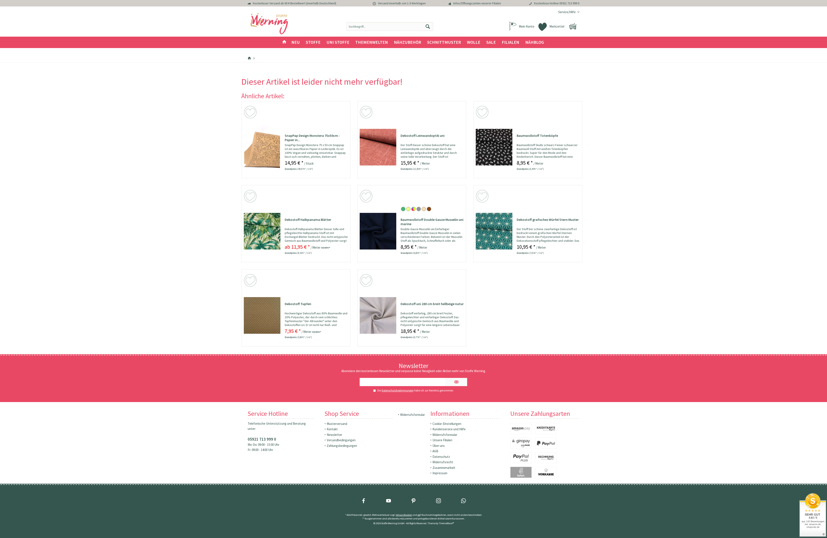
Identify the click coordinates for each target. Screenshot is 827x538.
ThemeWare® (446, 523)
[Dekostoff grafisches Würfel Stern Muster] (494, 231)
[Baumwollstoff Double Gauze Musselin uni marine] (378, 231)
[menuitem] (567, 12)
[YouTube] (388, 500)
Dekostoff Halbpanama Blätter (308, 219)
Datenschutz (441, 457)
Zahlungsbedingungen (342, 446)
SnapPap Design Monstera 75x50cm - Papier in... (312, 137)
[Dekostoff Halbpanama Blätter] (262, 231)
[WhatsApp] (463, 500)
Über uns (438, 446)
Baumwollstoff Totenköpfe (537, 135)
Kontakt (332, 429)
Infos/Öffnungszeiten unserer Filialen (477, 3)
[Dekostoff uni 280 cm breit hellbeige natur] (378, 315)
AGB (435, 451)
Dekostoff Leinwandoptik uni (423, 135)
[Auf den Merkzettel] (251, 113)
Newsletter (334, 435)
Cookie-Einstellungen (446, 424)
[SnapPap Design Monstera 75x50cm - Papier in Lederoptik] (262, 147)
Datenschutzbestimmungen (398, 390)
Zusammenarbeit (443, 468)
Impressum (439, 473)
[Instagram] (438, 500)
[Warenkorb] (572, 26)
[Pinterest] (413, 500)
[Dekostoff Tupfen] (262, 315)
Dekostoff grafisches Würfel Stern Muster (548, 219)
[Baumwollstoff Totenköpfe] (494, 147)
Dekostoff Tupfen (298, 304)
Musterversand (337, 424)
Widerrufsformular (412, 415)
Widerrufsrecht (442, 462)
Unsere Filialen (442, 440)
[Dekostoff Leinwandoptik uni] (378, 147)
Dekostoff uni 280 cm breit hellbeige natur (432, 304)
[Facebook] (363, 500)
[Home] (284, 42)
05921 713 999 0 (569, 3)
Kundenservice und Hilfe (449, 429)
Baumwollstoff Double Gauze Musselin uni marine (432, 221)
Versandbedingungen (341, 440)
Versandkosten (404, 514)
